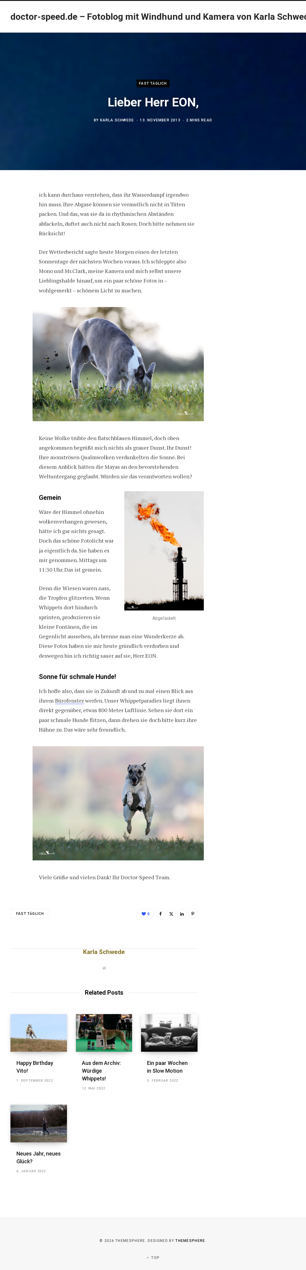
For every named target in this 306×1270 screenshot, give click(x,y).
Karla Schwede (117, 120)
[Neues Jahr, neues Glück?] (38, 1123)
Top (155, 1258)
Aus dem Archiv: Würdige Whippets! (101, 1071)
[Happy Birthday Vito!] (38, 1033)
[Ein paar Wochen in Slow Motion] (169, 1033)
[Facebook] (16, 212)
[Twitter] (16, 228)
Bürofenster (69, 700)
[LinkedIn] (182, 913)
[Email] (16, 259)
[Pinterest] (16, 243)
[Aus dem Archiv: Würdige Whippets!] (104, 1033)
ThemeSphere (190, 1241)
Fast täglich (153, 83)
